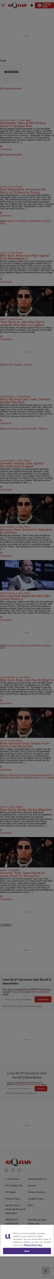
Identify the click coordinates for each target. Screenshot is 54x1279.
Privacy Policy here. (33, 1244)
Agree (27, 1250)
